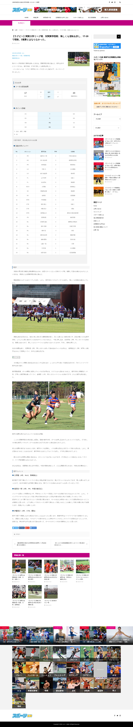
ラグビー (21, 23)
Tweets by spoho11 (99, 50)
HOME (26, 17)
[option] (13, 635)
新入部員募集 (92, 17)
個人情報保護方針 (99, 218)
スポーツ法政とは (78, 17)
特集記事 (35, 17)
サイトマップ (97, 212)
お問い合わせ (104, 17)
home (95, 205)
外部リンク (97, 221)
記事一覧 (96, 230)
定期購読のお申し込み (62, 17)
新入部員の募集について (101, 227)
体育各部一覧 (47, 17)
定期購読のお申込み (99, 224)
